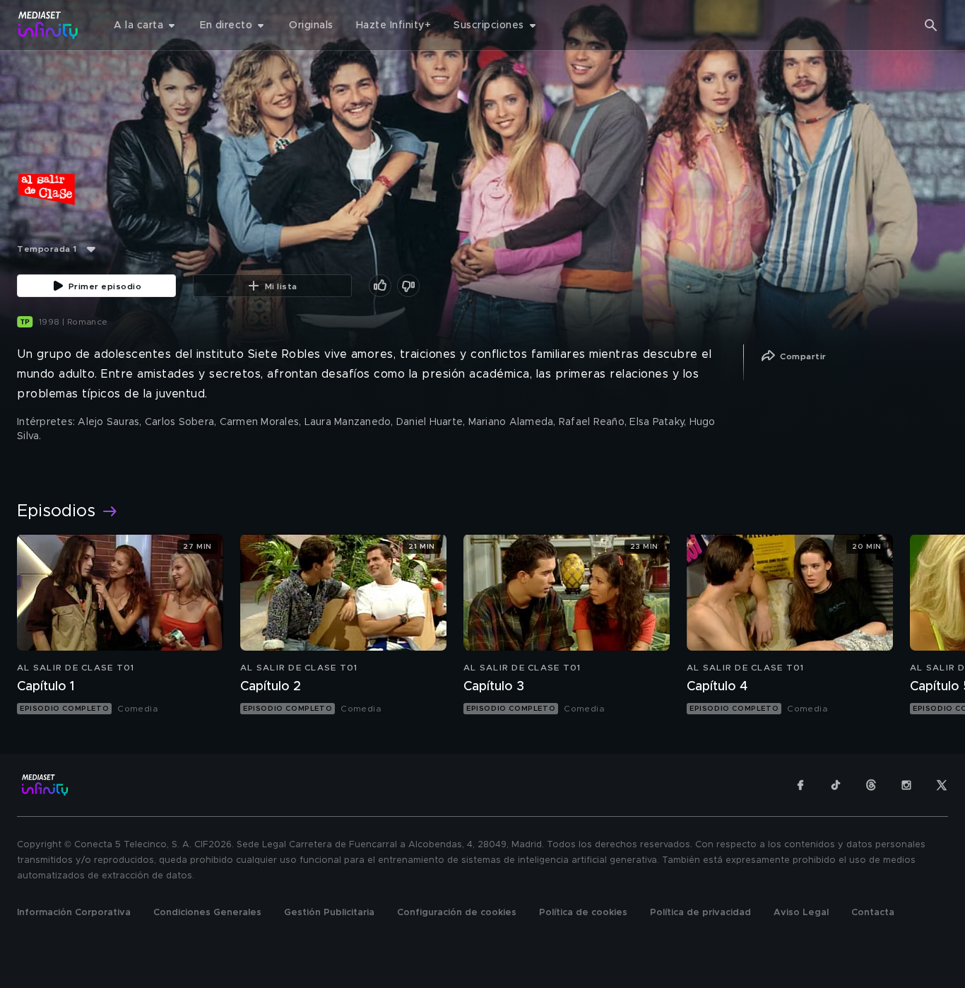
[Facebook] (800, 785)
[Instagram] (906, 785)
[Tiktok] (835, 785)
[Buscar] (931, 25)
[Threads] (871, 785)
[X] (941, 785)
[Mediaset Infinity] (48, 25)
